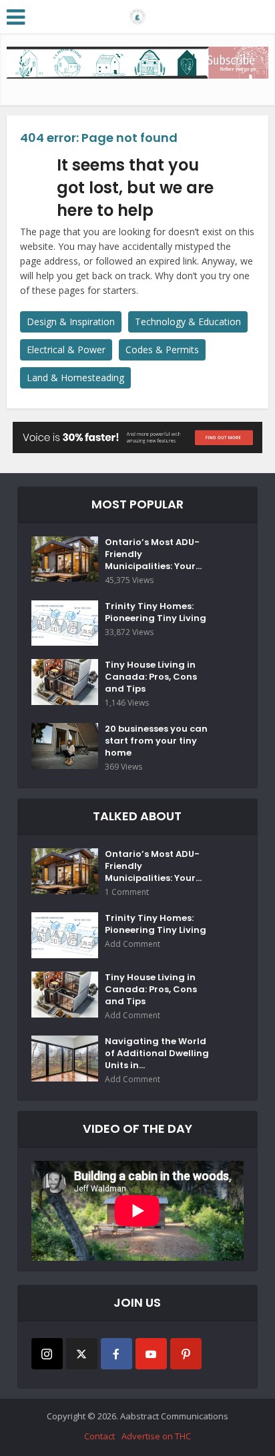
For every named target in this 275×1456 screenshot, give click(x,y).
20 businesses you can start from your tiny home (156, 741)
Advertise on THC (156, 1436)
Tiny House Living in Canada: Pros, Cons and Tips (151, 677)
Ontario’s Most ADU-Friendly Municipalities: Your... (153, 554)
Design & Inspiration (71, 321)
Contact (99, 1436)
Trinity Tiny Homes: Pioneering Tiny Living (155, 612)
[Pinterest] (186, 1353)
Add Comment (132, 944)
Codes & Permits (162, 349)
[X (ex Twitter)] (81, 1353)
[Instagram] (47, 1353)
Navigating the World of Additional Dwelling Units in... (157, 1054)
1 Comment (127, 892)
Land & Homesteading (75, 377)
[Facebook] (116, 1353)
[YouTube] (151, 1353)
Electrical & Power (66, 349)
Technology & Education (188, 321)
